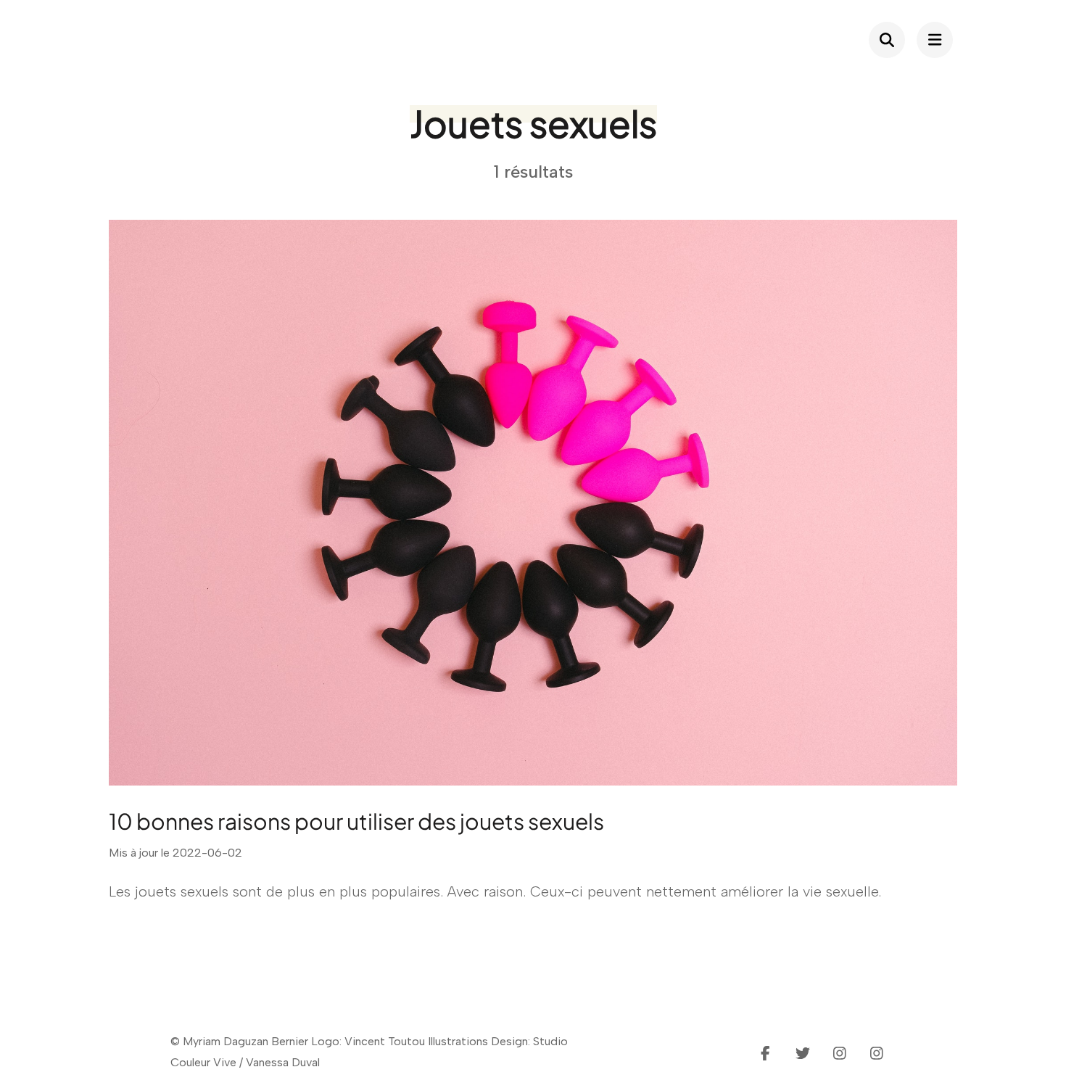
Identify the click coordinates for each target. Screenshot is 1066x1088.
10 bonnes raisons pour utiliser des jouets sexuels (356, 821)
